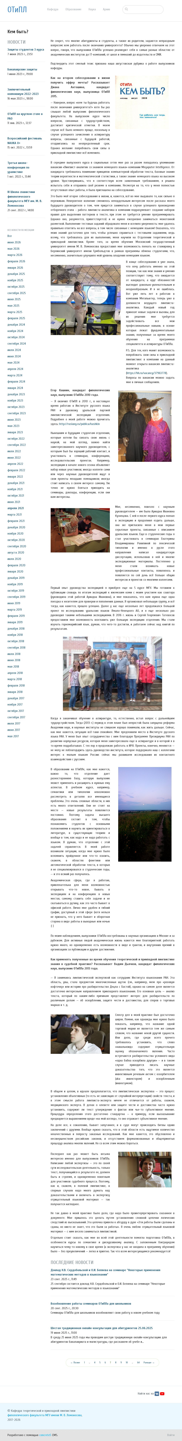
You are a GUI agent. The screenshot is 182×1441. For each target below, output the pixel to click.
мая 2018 (13, 666)
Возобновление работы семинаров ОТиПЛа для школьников (91, 1304)
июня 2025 (14, 299)
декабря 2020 (16, 527)
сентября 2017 (16, 717)
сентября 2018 (16, 647)
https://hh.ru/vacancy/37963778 (146, 373)
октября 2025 (16, 287)
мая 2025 (13, 306)
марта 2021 (14, 514)
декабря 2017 (15, 698)
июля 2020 (14, 559)
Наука (92, 9)
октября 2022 (16, 439)
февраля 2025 (16, 318)
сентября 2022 (16, 445)
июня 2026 (14, 242)
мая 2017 (13, 736)
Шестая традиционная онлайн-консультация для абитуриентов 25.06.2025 (102, 1328)
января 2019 (15, 622)
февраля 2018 (16, 685)
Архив (106, 9)
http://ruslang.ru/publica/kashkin (79, 424)
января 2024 (15, 388)
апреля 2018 (15, 673)
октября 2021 (15, 495)
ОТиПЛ (17, 9)
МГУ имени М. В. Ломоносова (63, 1415)
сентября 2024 (16, 343)
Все (9, 236)
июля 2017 (13, 723)
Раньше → (149, 1362)
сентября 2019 (16, 597)
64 (138, 1362)
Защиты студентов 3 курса (25, 49)
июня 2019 (13, 603)
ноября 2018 (15, 635)
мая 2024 (13, 362)
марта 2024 (14, 375)
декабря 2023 (16, 394)
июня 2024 (14, 356)
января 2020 (15, 571)
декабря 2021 (15, 483)
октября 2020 (16, 540)
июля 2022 (14, 451)
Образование (73, 9)
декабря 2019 (16, 578)
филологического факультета (25, 1415)
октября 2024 (16, 337)
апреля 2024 (15, 369)
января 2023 (15, 432)
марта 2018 (14, 679)
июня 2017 (13, 730)
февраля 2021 (16, 521)
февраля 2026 (16, 261)
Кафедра (52, 9)
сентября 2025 (16, 293)
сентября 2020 (16, 546)
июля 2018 (13, 654)
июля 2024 (14, 350)
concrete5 (45, 1435)
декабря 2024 (16, 325)
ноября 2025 (15, 280)
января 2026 (15, 268)
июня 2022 (14, 458)
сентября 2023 (16, 413)
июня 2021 (13, 502)
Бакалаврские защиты (22, 69)
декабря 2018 (16, 628)
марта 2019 (14, 610)
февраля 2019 (16, 616)
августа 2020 (15, 552)
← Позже (75, 1362)
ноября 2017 (15, 704)
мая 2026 (13, 249)
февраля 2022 (16, 470)
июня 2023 (14, 420)
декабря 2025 (16, 274)
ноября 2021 (15, 489)
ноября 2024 (15, 331)
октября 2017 (15, 711)
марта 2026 (14, 255)
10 (127, 1362)
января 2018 (15, 692)
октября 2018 (15, 641)
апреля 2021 (15, 508)
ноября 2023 (15, 400)
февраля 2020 (16, 565)
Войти (171, 1435)
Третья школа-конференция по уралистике (18, 167)
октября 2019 (15, 591)
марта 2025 (14, 312)
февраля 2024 (16, 381)
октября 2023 (16, 407)
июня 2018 (13, 660)
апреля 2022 (15, 464)
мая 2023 (13, 426)
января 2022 (15, 477)
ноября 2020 (15, 533)
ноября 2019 (15, 584)
